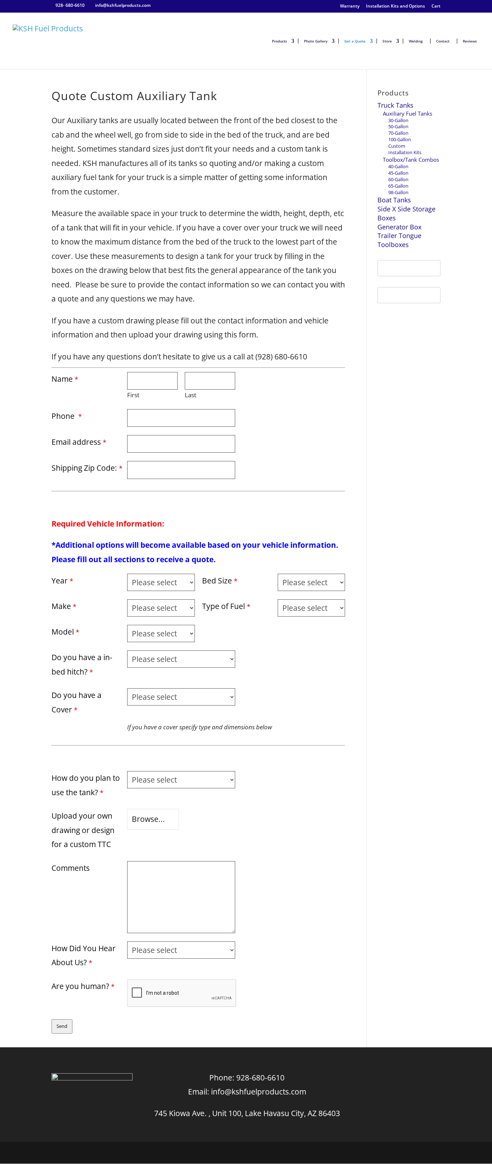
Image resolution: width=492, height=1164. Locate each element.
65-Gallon (398, 186)
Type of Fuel (226, 606)
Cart (435, 6)
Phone (67, 416)
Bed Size (219, 581)
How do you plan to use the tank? (86, 785)
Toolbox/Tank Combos (411, 159)
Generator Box (399, 227)
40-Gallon (398, 166)
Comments (71, 868)
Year (62, 581)
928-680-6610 (260, 1078)
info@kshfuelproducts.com (258, 1092)
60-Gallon (398, 179)
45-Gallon (398, 173)
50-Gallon (398, 126)
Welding (416, 41)
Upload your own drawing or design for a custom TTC (83, 830)
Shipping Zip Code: (87, 468)
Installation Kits (404, 152)
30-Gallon (398, 120)
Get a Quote (355, 41)
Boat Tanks (394, 200)
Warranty (349, 6)
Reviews (470, 41)
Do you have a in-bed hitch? (82, 664)
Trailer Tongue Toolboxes (399, 240)
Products (279, 41)
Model (65, 632)
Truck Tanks (395, 105)
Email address (79, 442)
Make (64, 606)
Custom (396, 146)
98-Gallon (398, 192)
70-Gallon (398, 133)
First (133, 395)
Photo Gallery (315, 41)
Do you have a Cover (77, 702)
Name (65, 379)
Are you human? (83, 986)
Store (387, 41)
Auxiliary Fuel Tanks (407, 113)
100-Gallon (399, 139)
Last (190, 395)
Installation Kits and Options (395, 6)
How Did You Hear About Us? (84, 955)
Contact (442, 41)
